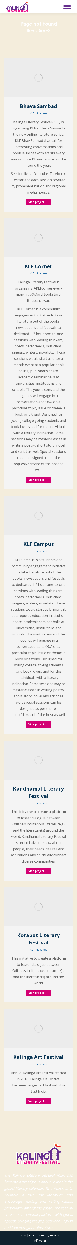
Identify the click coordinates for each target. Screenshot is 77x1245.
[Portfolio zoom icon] (33, 77)
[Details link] (44, 77)
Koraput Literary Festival (38, 939)
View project (36, 202)
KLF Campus (38, 543)
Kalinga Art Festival (38, 1056)
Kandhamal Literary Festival (38, 792)
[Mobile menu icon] (67, 7)
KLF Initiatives (38, 113)
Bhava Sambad (38, 106)
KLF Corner (38, 266)
